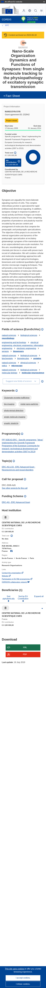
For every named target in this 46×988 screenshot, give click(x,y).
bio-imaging (9, 404)
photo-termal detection (13, 410)
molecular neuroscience (33, 373)
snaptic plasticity (11, 423)
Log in (23, 10)
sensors (5, 351)
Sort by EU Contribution (23, 597)
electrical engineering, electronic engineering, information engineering (22, 345)
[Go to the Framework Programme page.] (23, 44)
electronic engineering (26, 348)
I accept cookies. (23, 978)
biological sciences (28, 335)
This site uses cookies (15, 969)
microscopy (16, 366)
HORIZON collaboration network (18, 582)
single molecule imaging (14, 417)
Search (35, 10)
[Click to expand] (42, 608)
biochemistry (7, 358)
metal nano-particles (29, 404)
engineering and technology (14, 342)
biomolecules (23, 358)
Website (8, 576)
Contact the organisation (15, 573)
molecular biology (9, 373)
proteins (37, 358)
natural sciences (9, 335)
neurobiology (8, 338)
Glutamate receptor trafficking (16, 398)
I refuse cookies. (23, 984)
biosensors (18, 351)
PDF (25, 654)
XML (25, 647)
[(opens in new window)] (10, 9)
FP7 (7, 25)
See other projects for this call (14, 488)
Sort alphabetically (8, 597)
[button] (29, 10)
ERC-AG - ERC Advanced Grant (16, 502)
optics (4, 366)
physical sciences (28, 363)
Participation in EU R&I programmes (19, 579)
